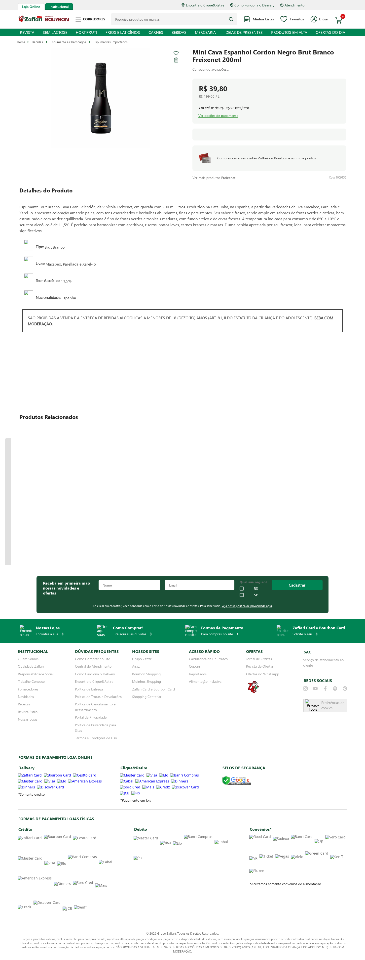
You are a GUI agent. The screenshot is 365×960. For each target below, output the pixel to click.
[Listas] (176, 60)
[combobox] (174, 19)
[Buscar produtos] (231, 19)
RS (256, 589)
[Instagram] (305, 688)
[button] (100, 98)
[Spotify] (335, 688)
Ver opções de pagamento (218, 116)
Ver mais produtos (213, 177)
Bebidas (37, 42)
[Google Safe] (236, 780)
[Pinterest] (345, 688)
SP (256, 595)
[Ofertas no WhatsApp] (253, 692)
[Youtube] (315, 688)
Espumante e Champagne (68, 42)
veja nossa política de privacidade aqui (247, 606)
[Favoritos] (176, 53)
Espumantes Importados (111, 42)
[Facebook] (325, 688)
